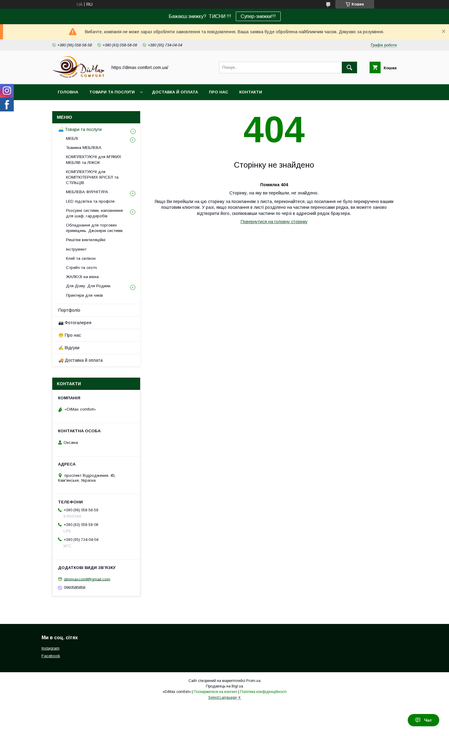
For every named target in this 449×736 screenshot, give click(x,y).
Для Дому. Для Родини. (88, 286)
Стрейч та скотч (81, 267)
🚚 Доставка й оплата (80, 360)
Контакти (250, 92)
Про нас (218, 92)
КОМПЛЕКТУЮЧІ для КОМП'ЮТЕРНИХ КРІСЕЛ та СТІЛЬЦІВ (92, 177)
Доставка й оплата (175, 92)
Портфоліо (69, 310)
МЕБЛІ (72, 138)
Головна (68, 92)
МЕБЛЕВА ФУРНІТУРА (87, 192)
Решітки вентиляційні (85, 239)
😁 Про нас (69, 335)
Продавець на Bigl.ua (224, 686)
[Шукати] (349, 67)
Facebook (51, 656)
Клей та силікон (81, 258)
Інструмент (76, 249)
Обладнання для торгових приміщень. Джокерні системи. (94, 228)
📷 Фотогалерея (74, 322)
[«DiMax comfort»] (78, 76)
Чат (428, 720)
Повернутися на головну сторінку (274, 221)
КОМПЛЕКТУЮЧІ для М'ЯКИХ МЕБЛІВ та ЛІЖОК (93, 159)
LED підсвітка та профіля (90, 201)
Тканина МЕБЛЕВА (83, 147)
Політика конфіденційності (263, 692)
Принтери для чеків (84, 295)
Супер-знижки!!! (258, 16)
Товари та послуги (112, 92)
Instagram (51, 648)
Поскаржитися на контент (215, 692)
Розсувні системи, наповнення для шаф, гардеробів (94, 213)
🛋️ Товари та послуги (80, 129)
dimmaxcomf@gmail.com (87, 579)
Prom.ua (253, 681)
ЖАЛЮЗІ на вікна (82, 276)
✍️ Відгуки (68, 347)
